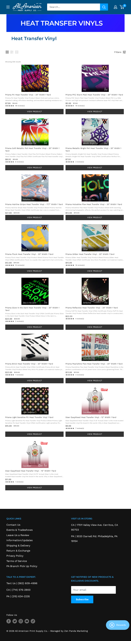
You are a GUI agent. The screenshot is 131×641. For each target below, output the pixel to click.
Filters (117, 52)
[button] (7, 52)
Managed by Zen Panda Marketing (69, 631)
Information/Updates (19, 540)
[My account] (115, 7)
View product (34, 111)
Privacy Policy (14, 555)
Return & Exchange (18, 550)
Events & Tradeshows (19, 529)
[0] (122, 7)
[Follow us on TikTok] (33, 621)
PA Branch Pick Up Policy (21, 566)
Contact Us (13, 524)
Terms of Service (16, 561)
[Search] (104, 7)
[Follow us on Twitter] (14, 621)
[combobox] (73, 7)
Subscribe (82, 599)
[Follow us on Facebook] (8, 621)
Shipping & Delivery (18, 545)
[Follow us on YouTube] (27, 621)
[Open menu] (8, 7)
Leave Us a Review (17, 535)
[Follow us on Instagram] (21, 621)
